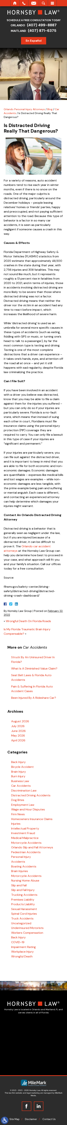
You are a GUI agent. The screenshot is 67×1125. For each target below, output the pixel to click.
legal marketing (33, 1093)
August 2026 (20, 721)
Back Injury (18, 762)
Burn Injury (18, 776)
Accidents (18, 862)
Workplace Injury (22, 952)
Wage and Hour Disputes (28, 809)
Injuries (15, 824)
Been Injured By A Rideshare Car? (33, 698)
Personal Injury (21, 857)
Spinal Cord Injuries (24, 914)
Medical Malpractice (25, 838)
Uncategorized (21, 923)
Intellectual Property (25, 828)
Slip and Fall (19, 885)
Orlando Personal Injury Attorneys (24, 109)
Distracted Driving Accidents (30, 795)
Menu (52, 3)
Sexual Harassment (24, 909)
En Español (34, 41)
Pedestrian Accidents (26, 852)
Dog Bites (17, 800)
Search (43, 3)
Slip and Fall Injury (23, 890)
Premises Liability (22, 900)
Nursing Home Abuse (25, 880)
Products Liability (23, 904)
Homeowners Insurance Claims (31, 819)
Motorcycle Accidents (26, 843)
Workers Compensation (27, 933)
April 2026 (18, 740)
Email (33, 3)
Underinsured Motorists (27, 928)
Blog (49, 109)
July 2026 (18, 726)
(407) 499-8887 (42, 25)
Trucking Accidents (24, 895)
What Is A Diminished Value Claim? (34, 668)
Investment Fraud (23, 833)
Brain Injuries (19, 871)
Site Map (14, 1119)
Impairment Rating (23, 947)
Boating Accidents (23, 866)
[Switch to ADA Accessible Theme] (4, 1120)
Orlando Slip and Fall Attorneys (32, 847)
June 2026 (18, 731)
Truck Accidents (22, 918)
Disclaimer (31, 1119)
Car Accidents (21, 786)
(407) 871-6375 (42, 30)
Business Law (20, 781)
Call (24, 3)
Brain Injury (18, 772)
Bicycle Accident (22, 767)
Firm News (18, 814)
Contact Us (49, 1119)
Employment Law (22, 805)
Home (15, 3)
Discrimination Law (23, 790)
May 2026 (18, 735)
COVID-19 (17, 942)
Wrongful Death (22, 956)
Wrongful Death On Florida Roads (28, 621)
